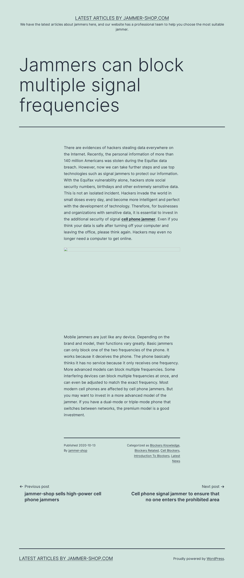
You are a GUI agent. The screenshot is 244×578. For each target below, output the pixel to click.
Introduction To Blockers (151, 456)
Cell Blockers (170, 450)
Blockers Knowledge (164, 445)
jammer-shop (77, 450)
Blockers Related (147, 450)
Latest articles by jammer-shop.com (122, 18)
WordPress (215, 559)
